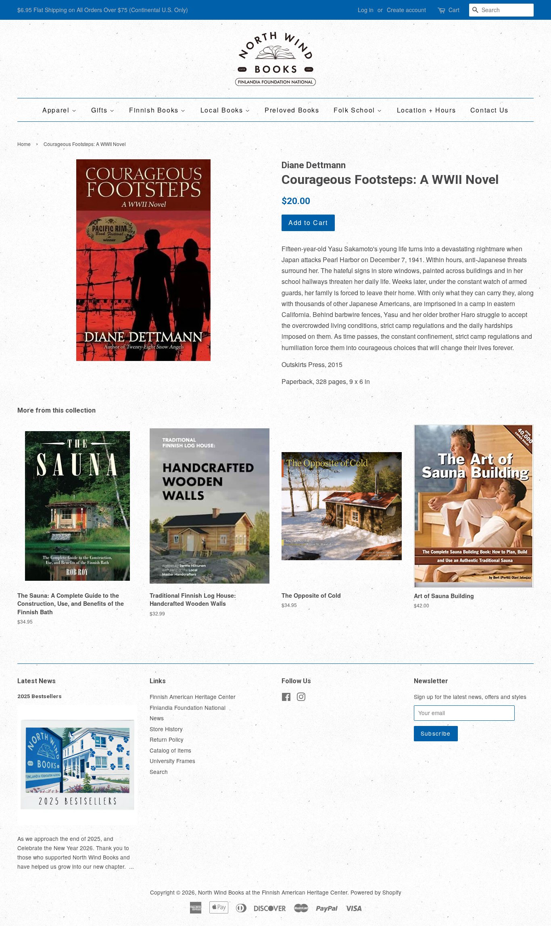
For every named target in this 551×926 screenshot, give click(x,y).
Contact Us (489, 110)
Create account (406, 10)
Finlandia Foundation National (187, 707)
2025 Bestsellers (39, 696)
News (157, 718)
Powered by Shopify (376, 892)
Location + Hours (426, 110)
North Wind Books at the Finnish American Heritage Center (272, 892)
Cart (454, 10)
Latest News (36, 681)
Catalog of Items (170, 750)
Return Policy (167, 739)
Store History (166, 729)
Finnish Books (155, 110)
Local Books (222, 110)
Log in (366, 10)
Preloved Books (292, 110)
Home (24, 143)
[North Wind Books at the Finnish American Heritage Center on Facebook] (286, 698)
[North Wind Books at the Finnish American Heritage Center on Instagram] (300, 698)
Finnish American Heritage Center (193, 696)
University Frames (172, 761)
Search (159, 771)
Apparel (57, 110)
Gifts (100, 110)
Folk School (355, 110)
